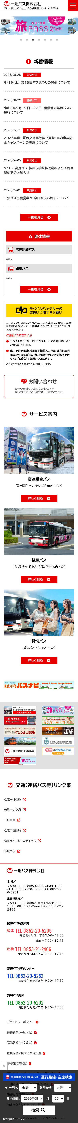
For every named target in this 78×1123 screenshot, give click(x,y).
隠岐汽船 (9, 851)
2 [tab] (27, 38)
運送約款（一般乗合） (19, 1032)
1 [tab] (21, 38)
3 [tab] (33, 38)
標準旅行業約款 (17, 1063)
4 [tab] (39, 38)
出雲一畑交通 (12, 809)
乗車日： (15, 1098)
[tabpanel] (39, 25)
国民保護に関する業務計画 (24, 1053)
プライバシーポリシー (20, 1022)
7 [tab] (57, 38)
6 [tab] (51, 38)
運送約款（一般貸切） (19, 1042)
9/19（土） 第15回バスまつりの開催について (37, 82)
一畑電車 (9, 819)
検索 (35, 1110)
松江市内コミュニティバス (20, 840)
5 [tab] (45, 38)
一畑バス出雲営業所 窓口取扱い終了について (36, 198)
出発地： (13, 1087)
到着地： (48, 1087)
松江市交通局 (12, 830)
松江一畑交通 (12, 799)
